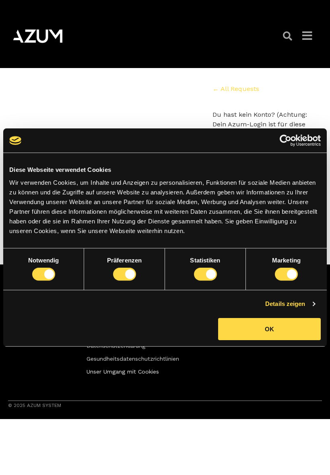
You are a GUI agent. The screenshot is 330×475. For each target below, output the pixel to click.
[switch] (124, 274)
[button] (288, 36)
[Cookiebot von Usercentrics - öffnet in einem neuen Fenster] (285, 140)
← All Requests (235, 89)
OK (269, 329)
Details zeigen (285, 303)
